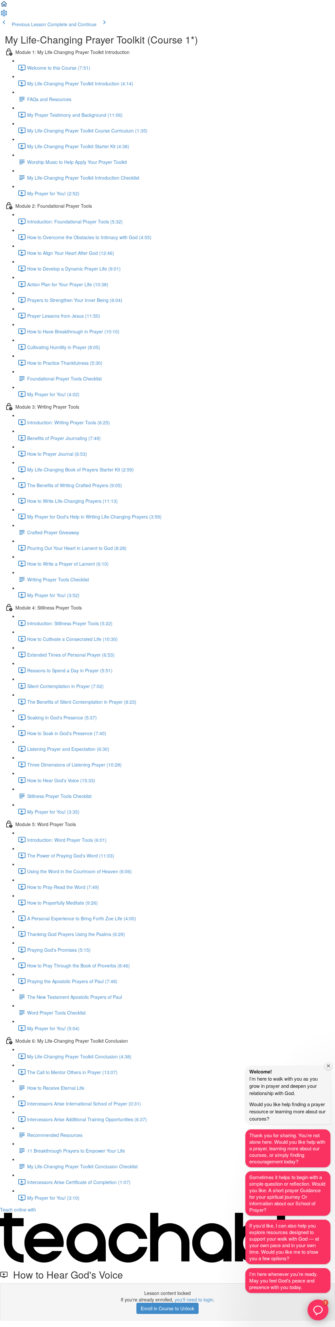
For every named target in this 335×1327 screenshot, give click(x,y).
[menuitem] (4, 15)
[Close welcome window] (328, 1066)
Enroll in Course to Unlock (167, 1308)
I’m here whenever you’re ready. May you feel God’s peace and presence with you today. (283, 1280)
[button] (4, 6)
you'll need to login (194, 1299)
